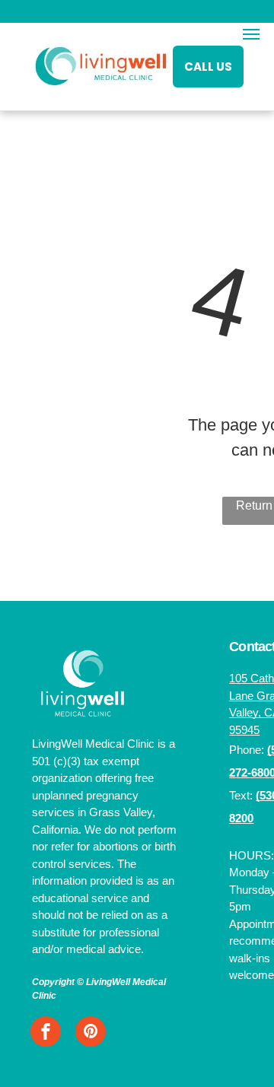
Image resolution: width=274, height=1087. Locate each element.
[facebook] (45, 1033)
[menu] (251, 34)
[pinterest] (90, 1033)
